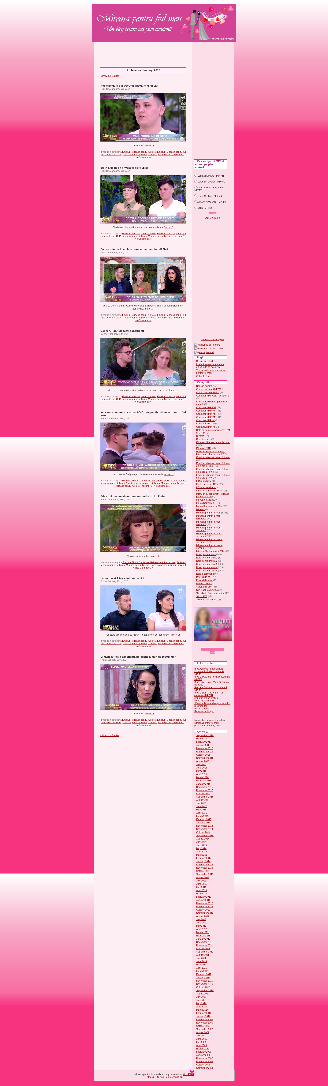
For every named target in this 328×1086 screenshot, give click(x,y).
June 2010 (201, 1000)
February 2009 (203, 1051)
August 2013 (202, 877)
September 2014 (205, 835)
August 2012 (202, 916)
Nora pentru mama (206, 554)
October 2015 (203, 793)
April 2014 (201, 851)
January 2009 (203, 1055)
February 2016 (203, 780)
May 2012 (201, 926)
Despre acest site (205, 361)
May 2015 (201, 809)
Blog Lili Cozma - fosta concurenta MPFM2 (212, 678)
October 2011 (203, 948)
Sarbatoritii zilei (204, 586)
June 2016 (201, 767)
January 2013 (203, 900)
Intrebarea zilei (204, 499)
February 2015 (203, 819)
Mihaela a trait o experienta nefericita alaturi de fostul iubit (138, 656)
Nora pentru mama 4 (207, 567)
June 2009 (201, 1039)
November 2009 (204, 1022)
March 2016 (202, 777)
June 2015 (201, 806)
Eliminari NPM (203, 448)
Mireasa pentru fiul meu (135, 16)
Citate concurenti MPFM (208, 389)
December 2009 (204, 1019)
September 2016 (205, 758)
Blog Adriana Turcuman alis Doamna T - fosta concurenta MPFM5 (209, 671)
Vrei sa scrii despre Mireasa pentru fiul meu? (210, 371)
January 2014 (203, 861)
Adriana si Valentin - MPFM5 (211, 202)
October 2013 (203, 871)
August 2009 (202, 1032)
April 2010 (201, 1006)
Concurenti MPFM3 (206, 407)
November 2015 (204, 790)
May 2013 (201, 887)
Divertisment (202, 439)
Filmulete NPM (203, 481)
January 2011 (203, 977)
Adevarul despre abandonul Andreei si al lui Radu (132, 496)
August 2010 (202, 993)
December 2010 (204, 980)
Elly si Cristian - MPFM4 (209, 196)
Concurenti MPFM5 (206, 414)
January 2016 (203, 784)
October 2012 (203, 909)
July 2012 (201, 919)
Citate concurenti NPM (207, 392)
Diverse (200, 436)
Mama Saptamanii (205, 503)
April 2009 (201, 1045)
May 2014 (201, 848)
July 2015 (201, 803)
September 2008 (205, 1068)
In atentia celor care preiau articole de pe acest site (210, 365)
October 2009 (203, 1026)
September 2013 (205, 874)
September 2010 (205, 990)
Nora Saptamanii (205, 574)
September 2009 (205, 1029)
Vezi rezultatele (212, 218)
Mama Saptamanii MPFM (209, 506)
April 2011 (201, 968)
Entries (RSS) (152, 1077)
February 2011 (203, 974)
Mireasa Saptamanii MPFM (210, 551)
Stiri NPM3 (201, 596)
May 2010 (201, 1003)
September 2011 (204, 951)
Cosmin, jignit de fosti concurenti (122, 330)
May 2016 (201, 771)
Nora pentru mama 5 (207, 570)
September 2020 (205, 735)
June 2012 (201, 922)
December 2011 (204, 942)
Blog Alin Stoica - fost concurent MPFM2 (210, 688)
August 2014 (202, 838)
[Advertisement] (164, 53)
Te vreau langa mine (206, 599)
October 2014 (203, 832)
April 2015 (201, 813)
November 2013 (204, 867)
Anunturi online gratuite (206, 698)
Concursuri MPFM (205, 427)
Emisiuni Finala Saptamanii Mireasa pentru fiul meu (149, 562)
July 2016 (201, 764)
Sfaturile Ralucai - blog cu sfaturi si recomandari (212, 704)
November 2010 (204, 984)
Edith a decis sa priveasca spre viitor (124, 167)
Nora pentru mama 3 (207, 564)
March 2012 (202, 932)
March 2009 (202, 1048)
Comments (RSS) (174, 1077)
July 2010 (201, 997)
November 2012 (204, 906)
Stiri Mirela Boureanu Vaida (210, 593)
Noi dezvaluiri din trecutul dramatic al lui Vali (129, 85)
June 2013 (201, 884)
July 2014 (201, 842)
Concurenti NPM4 (205, 420)
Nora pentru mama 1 (207, 557)
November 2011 (204, 945)
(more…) (149, 145)
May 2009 (201, 1042)
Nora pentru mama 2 (207, 561)
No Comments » (143, 157)
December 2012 (204, 903)
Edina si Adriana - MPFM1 (210, 176)
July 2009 (201, 1035)
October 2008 (203, 1064)
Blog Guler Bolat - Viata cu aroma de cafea (211, 683)
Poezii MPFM (203, 577)
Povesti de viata (204, 580)
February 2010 (203, 1013)
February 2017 (203, 742)
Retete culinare (204, 583)
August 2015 (202, 800)
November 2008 (204, 1061)
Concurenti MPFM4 (206, 410)
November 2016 (204, 751)
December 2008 (204, 1058)
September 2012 (205, 913)
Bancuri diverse (204, 386)
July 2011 (201, 958)
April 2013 (201, 890)
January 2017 (203, 745)
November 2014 (204, 829)
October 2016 (203, 754)
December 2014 (204, 826)
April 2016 (201, 774)
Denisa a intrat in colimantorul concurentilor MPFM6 (134, 249)
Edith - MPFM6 (205, 208)
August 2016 (202, 761)
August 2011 (202, 955)
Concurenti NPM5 (205, 423)
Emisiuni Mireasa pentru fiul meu (139, 152)
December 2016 (204, 748)
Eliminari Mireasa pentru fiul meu (139, 480)
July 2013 (201, 880)
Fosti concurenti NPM (207, 484)
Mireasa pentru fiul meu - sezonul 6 (166, 154)
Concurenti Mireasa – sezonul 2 (212, 395)
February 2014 (203, 858)
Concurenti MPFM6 (206, 417)
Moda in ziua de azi (204, 700)
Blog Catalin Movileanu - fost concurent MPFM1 (209, 694)
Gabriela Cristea (204, 376)
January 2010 (203, 1016)
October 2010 (203, 987)
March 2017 (202, 738)
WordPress (188, 1074)
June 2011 (201, 961)
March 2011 (202, 971)
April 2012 (201, 929)
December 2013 (204, 864)
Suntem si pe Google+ (212, 339)
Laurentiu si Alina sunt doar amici (122, 578)
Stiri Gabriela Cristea (207, 590)
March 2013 (202, 893)
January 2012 (203, 939)
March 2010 (202, 1010)
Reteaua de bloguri (204, 711)
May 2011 (201, 964)
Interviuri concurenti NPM (209, 490)
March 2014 (202, 855)
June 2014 (201, 845)
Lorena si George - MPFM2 (211, 181)
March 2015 (202, 816)
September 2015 (205, 796)
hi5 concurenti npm (206, 487)
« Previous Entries (109, 76)
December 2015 (204, 787)
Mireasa (200, 509)
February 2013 (203, 897)
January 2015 (203, 822)
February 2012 (203, 935)
